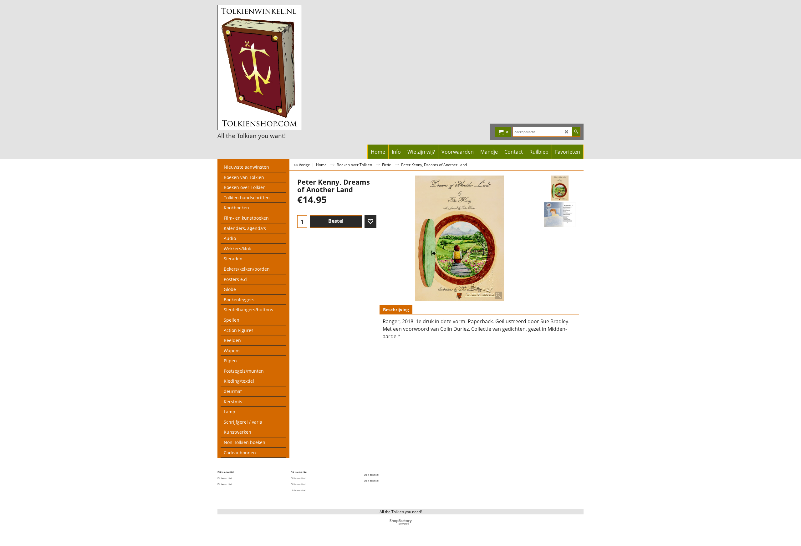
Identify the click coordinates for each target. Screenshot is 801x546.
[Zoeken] (576, 131)
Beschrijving (396, 310)
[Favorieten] (370, 221)
